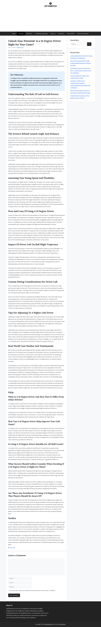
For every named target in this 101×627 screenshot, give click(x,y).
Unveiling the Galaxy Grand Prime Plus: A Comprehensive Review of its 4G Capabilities (80, 70)
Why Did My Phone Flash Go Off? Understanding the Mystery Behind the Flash (80, 63)
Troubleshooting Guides (41, 33)
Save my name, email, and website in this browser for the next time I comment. (32, 590)
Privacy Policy (70, 33)
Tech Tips (20, 33)
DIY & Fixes (29, 33)
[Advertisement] (50, 20)
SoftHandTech (48, 624)
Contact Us (61, 33)
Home (13, 33)
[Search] (89, 44)
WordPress (62, 624)
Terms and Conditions (83, 33)
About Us (53, 33)
